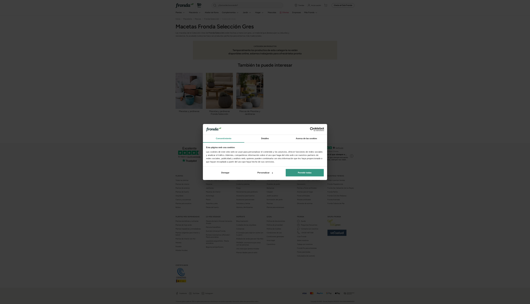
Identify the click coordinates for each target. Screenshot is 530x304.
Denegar (225, 172)
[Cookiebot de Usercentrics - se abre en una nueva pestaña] (312, 129)
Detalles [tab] (265, 138)
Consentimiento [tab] (223, 138)
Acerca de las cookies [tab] (306, 138)
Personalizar (263, 172)
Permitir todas (305, 172)
